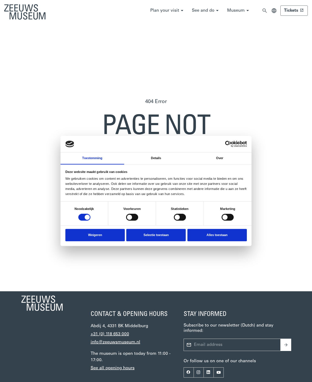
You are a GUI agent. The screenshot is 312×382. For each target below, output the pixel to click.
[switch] (132, 217)
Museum (236, 10)
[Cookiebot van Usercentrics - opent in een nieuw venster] (228, 144)
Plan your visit (164, 10)
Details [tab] (156, 158)
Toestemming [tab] (92, 158)
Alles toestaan (217, 235)
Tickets (291, 10)
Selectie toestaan (156, 235)
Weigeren (95, 235)
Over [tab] (219, 158)
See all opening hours (113, 368)
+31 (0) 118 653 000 (110, 334)
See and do (203, 10)
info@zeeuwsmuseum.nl (115, 342)
